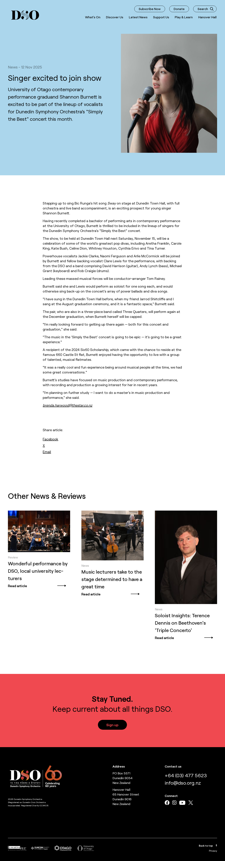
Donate (179, 9)
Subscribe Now (150, 9)
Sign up (112, 725)
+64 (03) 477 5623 (186, 775)
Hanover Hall (207, 17)
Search (203, 9)
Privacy (213, 850)
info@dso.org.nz (183, 783)
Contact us (173, 766)
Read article (17, 586)
